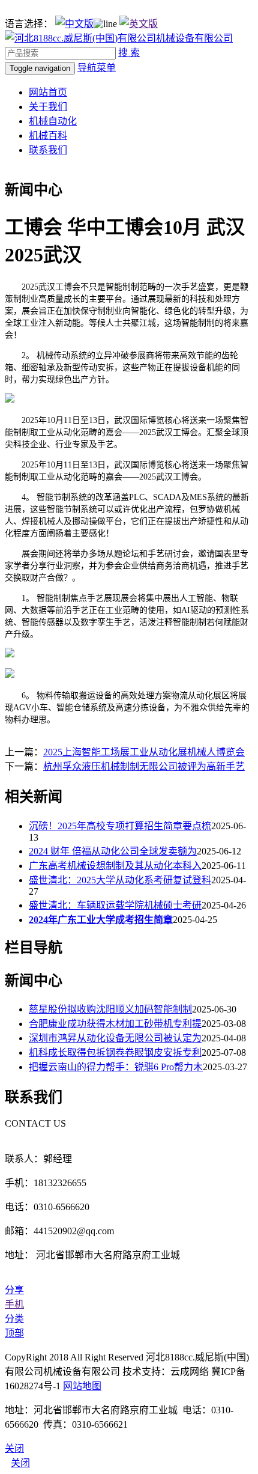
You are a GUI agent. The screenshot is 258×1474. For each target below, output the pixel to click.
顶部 (14, 1333)
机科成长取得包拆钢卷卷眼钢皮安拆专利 (115, 1052)
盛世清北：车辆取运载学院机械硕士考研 (115, 905)
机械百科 (48, 135)
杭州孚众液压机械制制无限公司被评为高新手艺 (144, 766)
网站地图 (82, 1386)
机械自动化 (53, 121)
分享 (14, 1290)
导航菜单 (96, 67)
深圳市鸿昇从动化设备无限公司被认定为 (115, 1038)
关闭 (20, 1463)
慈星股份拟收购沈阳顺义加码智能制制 (110, 1009)
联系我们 (48, 150)
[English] (138, 24)
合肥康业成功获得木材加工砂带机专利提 (115, 1024)
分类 (14, 1319)
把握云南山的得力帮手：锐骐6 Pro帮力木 (116, 1067)
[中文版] (74, 24)
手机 (14, 1304)
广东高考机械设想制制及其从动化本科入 (115, 865)
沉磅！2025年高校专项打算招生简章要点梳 (120, 826)
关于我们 (48, 107)
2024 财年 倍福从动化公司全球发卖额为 (113, 851)
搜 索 (129, 52)
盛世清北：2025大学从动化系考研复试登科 (120, 880)
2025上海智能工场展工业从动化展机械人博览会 (144, 752)
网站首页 (48, 92)
